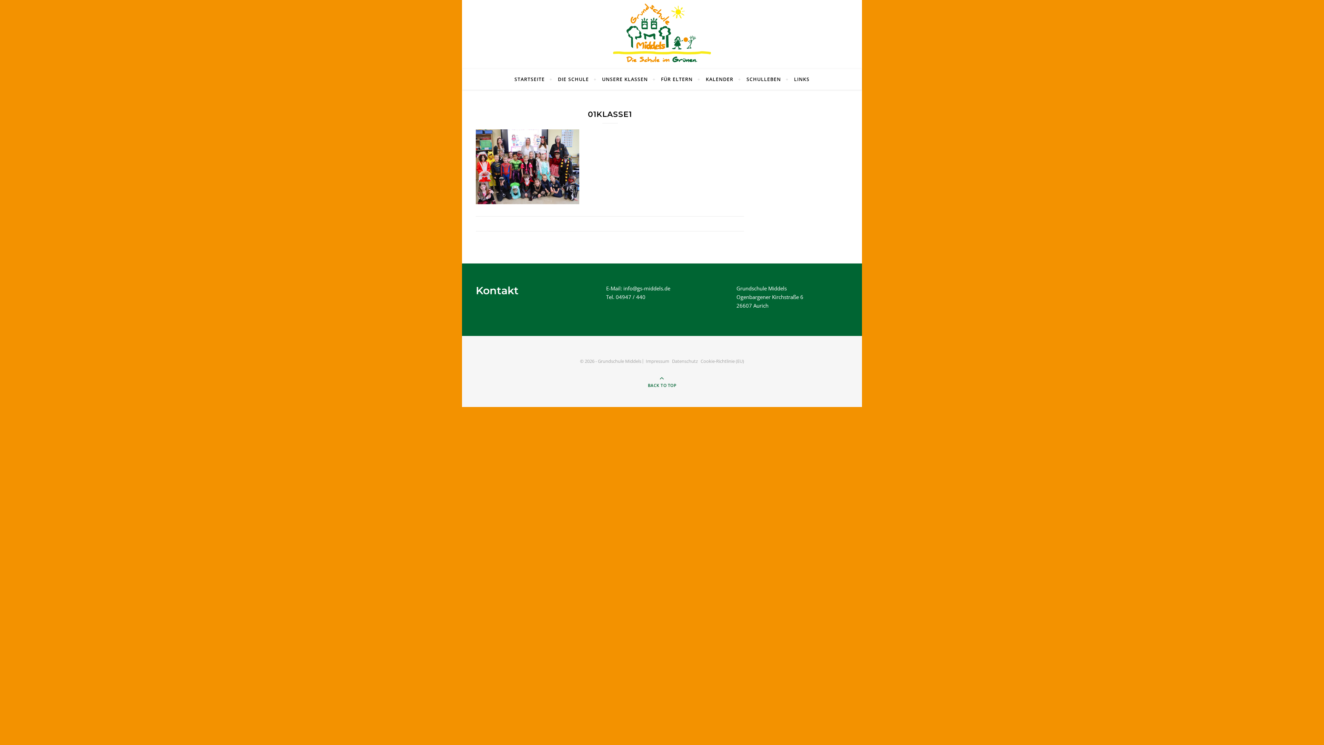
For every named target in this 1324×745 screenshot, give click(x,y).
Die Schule (573, 79)
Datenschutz (685, 361)
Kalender (719, 79)
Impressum (657, 361)
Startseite (529, 79)
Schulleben (763, 79)
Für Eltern (677, 79)
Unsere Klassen (625, 79)
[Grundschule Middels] (662, 34)
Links (802, 79)
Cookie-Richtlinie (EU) (722, 361)
